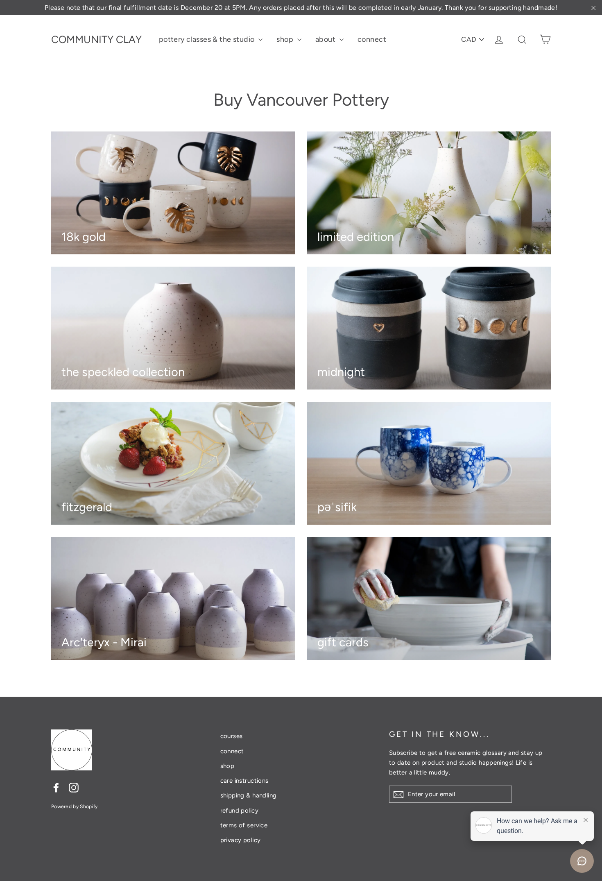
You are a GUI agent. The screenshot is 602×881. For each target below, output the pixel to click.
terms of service (244, 825)
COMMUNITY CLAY (96, 39)
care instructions (244, 780)
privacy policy (240, 840)
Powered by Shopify (74, 806)
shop (285, 39)
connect (372, 39)
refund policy (239, 810)
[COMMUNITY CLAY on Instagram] (74, 787)
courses (231, 736)
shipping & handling (248, 795)
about (326, 39)
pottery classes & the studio (207, 39)
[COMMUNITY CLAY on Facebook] (56, 787)
